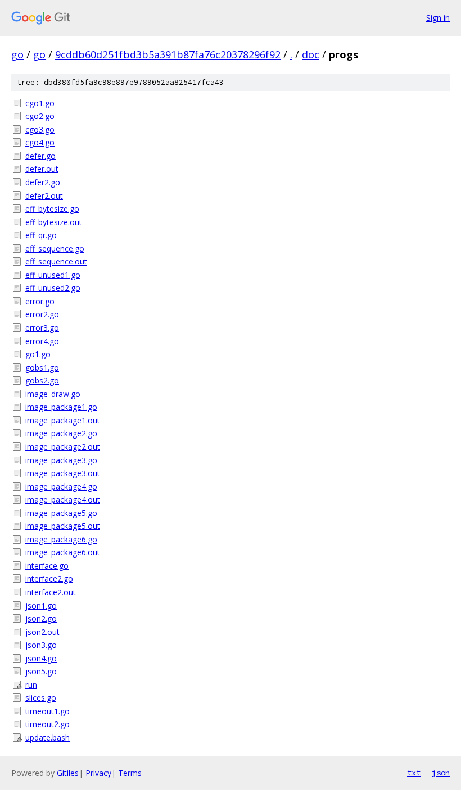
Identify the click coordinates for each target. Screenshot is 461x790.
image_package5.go (61, 513)
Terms (130, 773)
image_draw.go (52, 394)
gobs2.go (42, 380)
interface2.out (50, 592)
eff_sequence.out (56, 261)
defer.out (41, 168)
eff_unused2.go (52, 287)
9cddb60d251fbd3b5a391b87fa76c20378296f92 (168, 54)
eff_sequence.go (54, 248)
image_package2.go (61, 433)
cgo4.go (40, 142)
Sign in (438, 17)
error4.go (42, 341)
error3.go (42, 327)
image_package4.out (62, 499)
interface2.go (49, 578)
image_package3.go (61, 460)
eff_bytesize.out (53, 222)
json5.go (41, 671)
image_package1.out (62, 420)
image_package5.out (62, 525)
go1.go (38, 354)
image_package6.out (62, 552)
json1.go (41, 605)
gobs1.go (42, 367)
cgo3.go (40, 129)
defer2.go (42, 182)
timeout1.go (47, 711)
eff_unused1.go (52, 275)
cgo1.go (40, 103)
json (441, 773)
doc (310, 54)
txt (414, 773)
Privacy (98, 773)
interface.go (47, 565)
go (17, 54)
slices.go (40, 697)
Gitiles (68, 773)
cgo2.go (40, 116)
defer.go (40, 155)
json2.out (42, 632)
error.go (40, 301)
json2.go (41, 618)
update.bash (47, 737)
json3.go (41, 645)
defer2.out (44, 195)
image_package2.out (62, 446)
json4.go (41, 658)
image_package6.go (61, 539)
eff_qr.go (41, 235)
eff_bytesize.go (52, 208)
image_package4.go (61, 486)
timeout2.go (47, 724)
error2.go (42, 314)
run (31, 684)
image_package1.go (61, 406)
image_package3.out (62, 473)
